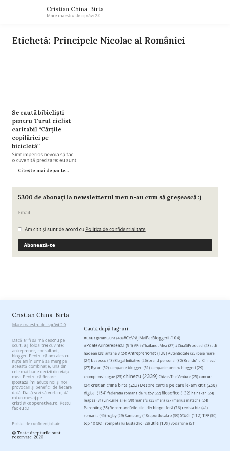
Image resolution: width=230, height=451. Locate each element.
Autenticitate (182, 353)
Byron (100, 367)
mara (164, 400)
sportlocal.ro (164, 415)
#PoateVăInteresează (108, 345)
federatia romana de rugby (134, 393)
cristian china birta (115, 385)
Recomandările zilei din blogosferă (145, 407)
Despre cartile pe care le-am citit (178, 385)
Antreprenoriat (147, 353)
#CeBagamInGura (103, 338)
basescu (102, 360)
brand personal (166, 360)
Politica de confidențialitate (115, 229)
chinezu (140, 376)
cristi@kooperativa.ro (35, 403)
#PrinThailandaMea (154, 345)
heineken (202, 393)
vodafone (183, 423)
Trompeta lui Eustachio (126, 423)
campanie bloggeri (130, 367)
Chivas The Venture (178, 376)
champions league (103, 376)
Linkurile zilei (119, 400)
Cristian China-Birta (75, 11)
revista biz (195, 407)
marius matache (190, 400)
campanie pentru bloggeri (177, 367)
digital (95, 393)
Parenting (96, 407)
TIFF (209, 415)
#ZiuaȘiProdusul (193, 345)
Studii (191, 415)
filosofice (176, 393)
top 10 (93, 423)
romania (95, 415)
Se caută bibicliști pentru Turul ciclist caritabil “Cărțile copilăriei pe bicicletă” (41, 129)
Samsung (137, 415)
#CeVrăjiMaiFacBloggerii (151, 338)
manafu (145, 400)
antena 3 (116, 353)
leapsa (93, 400)
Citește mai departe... (43, 170)
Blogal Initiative (131, 360)
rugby (115, 415)
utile (160, 423)
